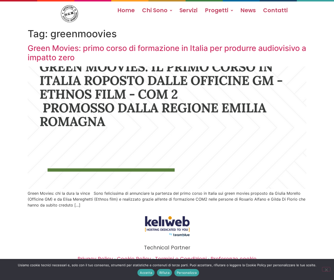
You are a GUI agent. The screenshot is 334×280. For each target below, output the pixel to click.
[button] (157, 10)
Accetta (146, 273)
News (248, 10)
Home (126, 10)
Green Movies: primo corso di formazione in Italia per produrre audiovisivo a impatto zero (167, 52)
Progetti (216, 10)
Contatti (275, 10)
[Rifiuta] (326, 269)
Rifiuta (164, 273)
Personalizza (187, 273)
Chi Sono (154, 10)
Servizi (188, 10)
